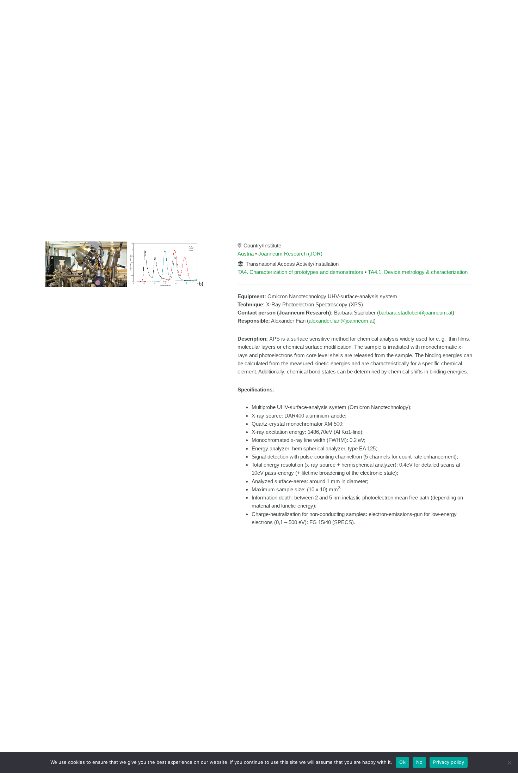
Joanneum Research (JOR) (290, 254)
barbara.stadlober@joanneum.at (415, 313)
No (419, 762)
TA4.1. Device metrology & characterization (418, 272)
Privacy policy (448, 762)
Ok (402, 762)
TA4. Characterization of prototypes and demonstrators (300, 272)
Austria (246, 254)
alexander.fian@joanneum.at (341, 321)
